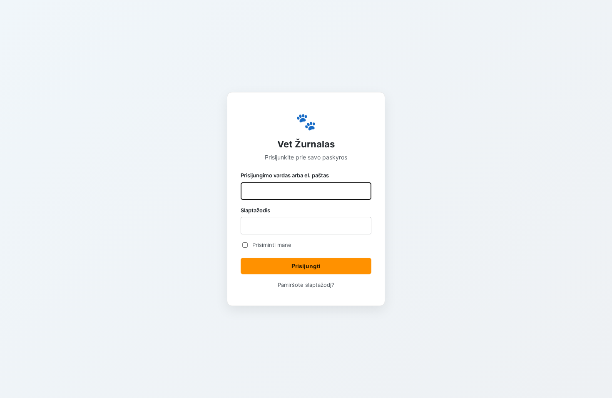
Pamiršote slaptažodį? (306, 284)
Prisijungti (306, 266)
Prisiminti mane (271, 244)
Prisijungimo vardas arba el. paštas (285, 175)
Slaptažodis (255, 210)
